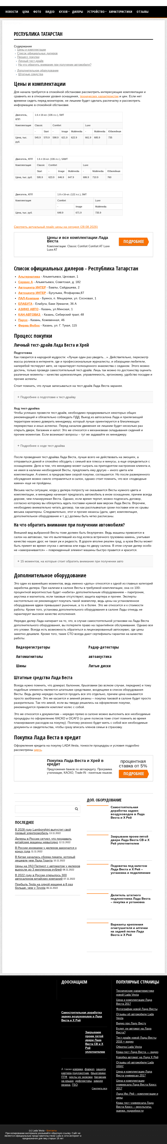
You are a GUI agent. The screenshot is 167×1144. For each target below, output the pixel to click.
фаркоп (89, 1069)
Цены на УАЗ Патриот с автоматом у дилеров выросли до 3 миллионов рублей (47, 867)
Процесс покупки (28, 57)
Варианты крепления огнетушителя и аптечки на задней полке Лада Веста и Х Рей (129, 930)
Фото (37, 12)
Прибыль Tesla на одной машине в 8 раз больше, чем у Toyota (44, 885)
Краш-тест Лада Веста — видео (137, 1052)
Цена (25, 12)
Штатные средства (30, 74)
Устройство (96, 12)
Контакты (52, 1130)
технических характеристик (99, 96)
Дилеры (77, 12)
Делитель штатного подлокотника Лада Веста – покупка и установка (130, 898)
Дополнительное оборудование (37, 70)
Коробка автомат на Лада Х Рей (137, 1057)
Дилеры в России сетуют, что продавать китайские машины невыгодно (43, 840)
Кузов (63, 12)
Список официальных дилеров (37, 53)
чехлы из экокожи (80, 1077)
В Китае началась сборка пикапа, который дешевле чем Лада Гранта (45, 858)
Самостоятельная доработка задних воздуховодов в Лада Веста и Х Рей (128, 812)
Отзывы (143, 12)
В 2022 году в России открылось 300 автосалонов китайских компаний (41, 876)
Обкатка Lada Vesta (129, 1046)
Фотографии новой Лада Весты (136, 1009)
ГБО (75, 1084)
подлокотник (80, 1073)
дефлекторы (83, 1081)
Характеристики (120, 12)
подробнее (134, 241)
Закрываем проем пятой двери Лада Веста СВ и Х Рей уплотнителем (130, 840)
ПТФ (64, 1077)
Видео (50, 12)
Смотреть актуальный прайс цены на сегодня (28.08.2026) (56, 226)
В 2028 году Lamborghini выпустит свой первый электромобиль (43, 831)
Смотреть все (99, 1088)
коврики (78, 1069)
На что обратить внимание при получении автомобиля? (54, 64)
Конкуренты (12, 23)
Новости (11, 12)
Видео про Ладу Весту (131, 1023)
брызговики (98, 1073)
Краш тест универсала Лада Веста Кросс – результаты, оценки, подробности (135, 1106)
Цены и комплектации (31, 49)
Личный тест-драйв (30, 61)
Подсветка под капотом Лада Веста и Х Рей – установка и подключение (130, 869)
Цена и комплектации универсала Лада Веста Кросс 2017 (136, 1084)
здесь (38, 750)
